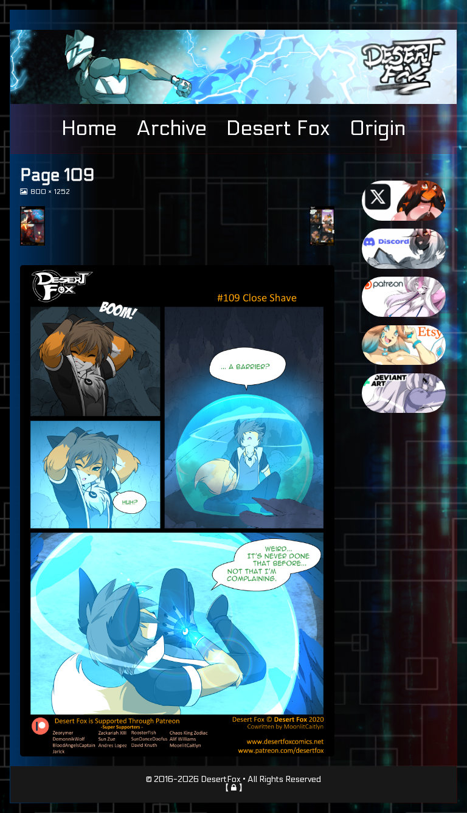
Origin (378, 128)
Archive (171, 128)
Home (89, 128)
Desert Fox (278, 128)
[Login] (234, 787)
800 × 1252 (50, 192)
